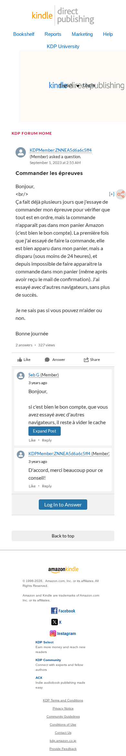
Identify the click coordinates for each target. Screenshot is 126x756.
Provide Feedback (63, 749)
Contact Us (63, 732)
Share (95, 359)
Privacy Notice (63, 708)
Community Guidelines (63, 716)
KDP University (63, 46)
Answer (58, 359)
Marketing (82, 34)
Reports (53, 34)
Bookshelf (23, 34)
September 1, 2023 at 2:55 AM (55, 162)
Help (108, 34)
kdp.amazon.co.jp (63, 740)
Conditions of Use (63, 724)
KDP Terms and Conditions (63, 700)
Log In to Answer (63, 504)
